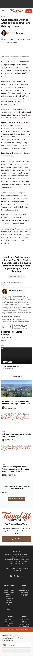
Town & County (9, 598)
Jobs (9, 604)
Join (29, 11)
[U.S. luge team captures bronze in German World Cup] (16, 421)
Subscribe (17, 539)
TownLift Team (9, 621)
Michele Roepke (13, 32)
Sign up (16, 651)
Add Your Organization (16, 498)
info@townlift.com (24, 626)
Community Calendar (8, 590)
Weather (9, 600)
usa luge (14, 283)
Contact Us (9, 616)
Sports (3, 16)
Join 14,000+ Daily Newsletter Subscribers (15, 629)
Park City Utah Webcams (24, 595)
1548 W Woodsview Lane (11, 366)
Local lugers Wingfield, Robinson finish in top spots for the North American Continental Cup (16, 469)
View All (4, 341)
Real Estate (9, 602)
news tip (9, 319)
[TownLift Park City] (16, 11)
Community (9, 596)
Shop (24, 588)
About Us (16, 551)
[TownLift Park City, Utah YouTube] (22, 576)
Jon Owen (5, 109)
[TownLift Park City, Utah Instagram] (15, 576)
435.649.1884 (7, 337)
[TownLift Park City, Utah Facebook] (11, 576)
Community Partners (24, 590)
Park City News (9, 585)
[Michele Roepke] (4, 33)
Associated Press (11, 439)
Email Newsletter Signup (9, 624)
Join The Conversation (16, 276)
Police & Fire (9, 594)
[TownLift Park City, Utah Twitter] (18, 576)
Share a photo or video (17, 319)
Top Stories (9, 588)
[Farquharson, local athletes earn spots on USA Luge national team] (16, 388)
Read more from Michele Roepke (11, 316)
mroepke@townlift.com (20, 292)
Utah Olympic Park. (18, 118)
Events (9, 606)
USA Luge (13, 67)
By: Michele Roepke (15, 290)
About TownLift (24, 592)
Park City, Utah (5, 285)
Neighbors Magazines (9, 608)
